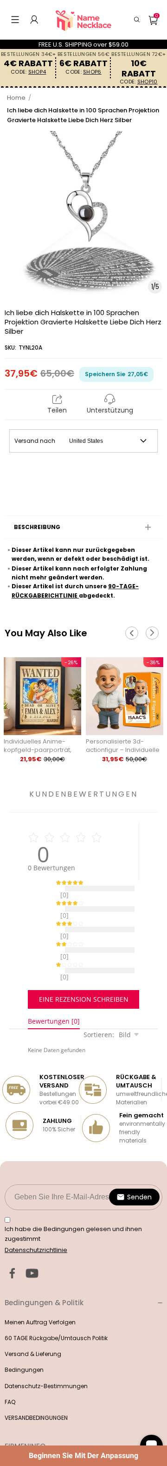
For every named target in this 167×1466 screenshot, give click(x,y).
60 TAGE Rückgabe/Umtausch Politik (56, 1315)
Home (16, 97)
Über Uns (17, 1442)
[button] (15, 19)
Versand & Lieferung (33, 1331)
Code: (28, 72)
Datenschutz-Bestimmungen (46, 1363)
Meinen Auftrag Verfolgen (40, 1299)
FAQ (10, 1379)
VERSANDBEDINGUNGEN (36, 1394)
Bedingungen (24, 1346)
